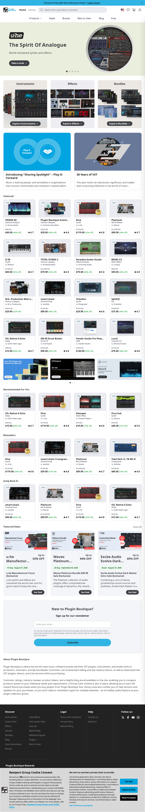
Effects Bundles (82, 262)
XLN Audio (47, 343)
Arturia (117, 418)
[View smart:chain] (55, 287)
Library (32, 9)
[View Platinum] (125, 208)
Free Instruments (13, 744)
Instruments (11, 717)
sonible (46, 304)
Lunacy (117, 264)
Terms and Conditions (70, 717)
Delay (7, 341)
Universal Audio (85, 264)
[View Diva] (90, 208)
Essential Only (128, 789)
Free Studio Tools (37, 721)
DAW (78, 341)
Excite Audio (13, 225)
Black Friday (34, 730)
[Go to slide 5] (78, 71)
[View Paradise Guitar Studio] (90, 248)
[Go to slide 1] (67, 71)
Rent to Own (35, 744)
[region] (72, 790)
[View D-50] (19, 248)
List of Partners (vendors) (81, 805)
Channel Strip (46, 301)
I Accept (129, 781)
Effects (8, 726)
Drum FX (44, 341)
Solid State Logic (15, 343)
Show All (137, 526)
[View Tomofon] (90, 287)
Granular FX (116, 341)
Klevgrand (82, 304)
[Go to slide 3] (72, 71)
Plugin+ (32, 739)
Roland (11, 264)
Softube (117, 464)
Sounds (8, 730)
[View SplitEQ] (125, 287)
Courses (33, 726)
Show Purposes (129, 797)
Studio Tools (11, 721)
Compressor (116, 461)
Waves (116, 225)
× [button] (142, 2)
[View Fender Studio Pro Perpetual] (90, 327)
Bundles (9, 735)
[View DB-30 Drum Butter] (55, 327)
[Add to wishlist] (32, 203)
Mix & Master (116, 222)
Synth (78, 222)
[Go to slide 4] (75, 71)
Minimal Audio (120, 343)
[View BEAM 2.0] (125, 248)
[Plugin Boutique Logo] (9, 10)
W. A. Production (14, 304)
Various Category (48, 222)
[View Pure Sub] (125, 402)
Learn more (94, 2)
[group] (19, 218)
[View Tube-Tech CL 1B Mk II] (125, 448)
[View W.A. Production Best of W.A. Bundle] (19, 287)
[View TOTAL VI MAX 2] (55, 248)
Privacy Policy (66, 721)
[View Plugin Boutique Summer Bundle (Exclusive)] (55, 208)
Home (22, 9)
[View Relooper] (90, 402)
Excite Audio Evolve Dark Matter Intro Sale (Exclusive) (111, 559)
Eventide (117, 304)
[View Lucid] (125, 327)
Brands (8, 748)
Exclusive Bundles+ (51, 225)
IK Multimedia (49, 264)
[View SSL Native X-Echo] (19, 327)
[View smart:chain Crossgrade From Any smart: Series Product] (55, 448)
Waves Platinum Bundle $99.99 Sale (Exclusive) (65, 559)
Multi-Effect (116, 262)
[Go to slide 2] (70, 71)
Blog (7, 739)
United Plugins (84, 418)
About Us (92, 721)
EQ (112, 301)
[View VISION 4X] (19, 208)
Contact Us (93, 717)
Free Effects (34, 717)
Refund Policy (66, 726)
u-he (80, 225)
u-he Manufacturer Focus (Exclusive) (18, 559)
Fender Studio (84, 343)
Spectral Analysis (12, 222)
